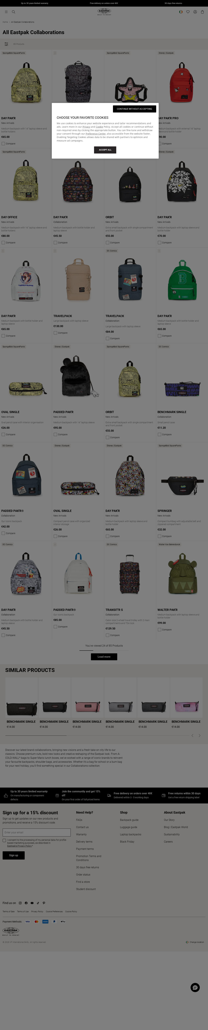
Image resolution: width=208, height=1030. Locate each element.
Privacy (86, 126)
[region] (105, 130)
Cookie (99, 126)
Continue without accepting (134, 109)
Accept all (105, 150)
